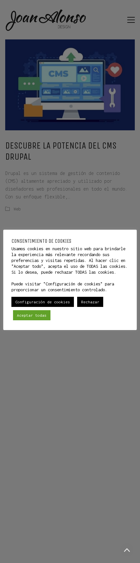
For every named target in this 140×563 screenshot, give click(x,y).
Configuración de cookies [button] (42, 302)
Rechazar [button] (90, 302)
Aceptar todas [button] (32, 315)
